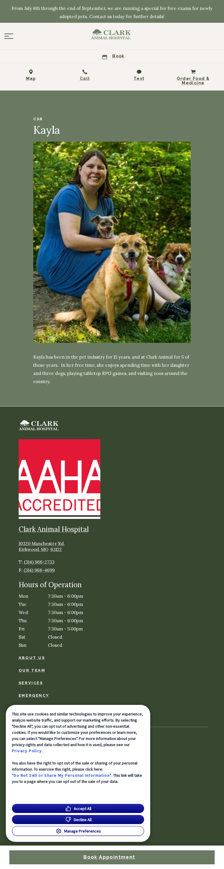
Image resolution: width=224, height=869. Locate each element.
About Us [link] (32, 658)
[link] (112, 34)
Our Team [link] (32, 670)
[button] (8, 36)
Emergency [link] (34, 695)
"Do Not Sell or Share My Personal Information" (61, 775)
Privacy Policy (27, 750)
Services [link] (31, 683)
